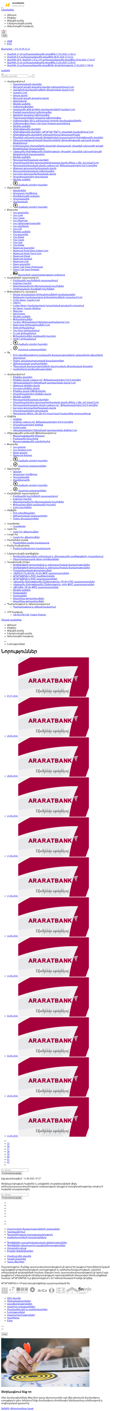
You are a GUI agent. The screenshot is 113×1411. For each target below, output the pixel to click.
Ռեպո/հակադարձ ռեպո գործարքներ (36, 559)
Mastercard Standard (22, 258)
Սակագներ (20, 593)
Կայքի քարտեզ (16, 1259)
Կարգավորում (16, 1232)
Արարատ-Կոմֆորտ (25, 193)
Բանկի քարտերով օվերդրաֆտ (32, 112)
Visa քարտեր (20, 234)
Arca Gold (18, 215)
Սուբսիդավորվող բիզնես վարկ (32, 394)
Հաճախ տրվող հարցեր (33, 185)
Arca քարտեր (21, 212)
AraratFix (20, 92)
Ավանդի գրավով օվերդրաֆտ (31, 115)
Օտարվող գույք (16, 1248)
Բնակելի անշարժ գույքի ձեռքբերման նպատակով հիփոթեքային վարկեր (58, 137)
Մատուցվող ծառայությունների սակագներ (33, 1229)
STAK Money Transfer (26, 300)
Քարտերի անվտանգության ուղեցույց (41, 275)
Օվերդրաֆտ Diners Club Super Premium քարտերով (41, 123)
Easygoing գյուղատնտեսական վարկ (34, 174)
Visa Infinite (18, 245)
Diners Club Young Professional (28, 267)
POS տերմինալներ (24, 513)
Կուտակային (21, 199)
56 (8, 1146)
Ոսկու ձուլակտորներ (26, 518)
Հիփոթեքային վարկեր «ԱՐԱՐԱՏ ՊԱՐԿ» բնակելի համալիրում (53, 132)
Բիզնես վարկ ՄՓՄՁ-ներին (29, 391)
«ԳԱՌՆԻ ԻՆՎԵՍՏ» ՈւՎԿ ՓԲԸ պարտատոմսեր (41, 573)
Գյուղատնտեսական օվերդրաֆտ (34, 171)
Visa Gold (17, 242)
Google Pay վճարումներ (26, 537)
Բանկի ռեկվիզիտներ (20, 1251)
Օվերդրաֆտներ (23, 106)
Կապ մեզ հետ (15, 1261)
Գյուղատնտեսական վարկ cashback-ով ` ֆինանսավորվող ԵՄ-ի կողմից (55, 405)
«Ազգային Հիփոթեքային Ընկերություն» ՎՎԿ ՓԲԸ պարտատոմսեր (53, 584)
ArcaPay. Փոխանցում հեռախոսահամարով (41, 322)
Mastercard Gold (21, 261)
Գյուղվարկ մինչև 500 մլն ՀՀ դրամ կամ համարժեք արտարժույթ (52, 413)
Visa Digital (18, 237)
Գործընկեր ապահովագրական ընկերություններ (37, 1242)
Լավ (4, 1334)
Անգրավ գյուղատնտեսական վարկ (34, 168)
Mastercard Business (22, 455)
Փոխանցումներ (22, 319)
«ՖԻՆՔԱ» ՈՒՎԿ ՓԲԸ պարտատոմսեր (36, 587)
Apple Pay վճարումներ (26, 531)
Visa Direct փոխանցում (26, 330)
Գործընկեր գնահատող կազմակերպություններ (36, 1245)
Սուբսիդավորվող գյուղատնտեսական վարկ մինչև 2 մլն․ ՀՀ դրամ (56, 162)
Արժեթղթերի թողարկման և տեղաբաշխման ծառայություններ (51, 565)
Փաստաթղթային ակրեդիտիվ (31, 441)
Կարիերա (13, 1318)
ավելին (5, 70)
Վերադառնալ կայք (21, 1408)
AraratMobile (19, 526)
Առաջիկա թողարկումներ (28, 598)
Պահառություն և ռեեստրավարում (34, 607)
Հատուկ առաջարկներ (32, 349)
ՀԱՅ (4, 36)
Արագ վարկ (20, 95)
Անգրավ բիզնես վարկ (26, 385)
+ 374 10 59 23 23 (21, 49)
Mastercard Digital (21, 256)
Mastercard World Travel (27, 253)
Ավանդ (17, 471)
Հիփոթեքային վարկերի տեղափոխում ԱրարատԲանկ (46, 134)
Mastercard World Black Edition (30, 250)
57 (8, 1149)
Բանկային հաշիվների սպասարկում (35, 280)
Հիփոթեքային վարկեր (27, 129)
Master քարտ (20, 452)
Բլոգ (10, 1320)
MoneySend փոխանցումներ (31, 325)
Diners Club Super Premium (26, 269)
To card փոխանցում (24, 333)
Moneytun (18, 311)
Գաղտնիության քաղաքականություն (30, 1234)
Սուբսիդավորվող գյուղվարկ (30, 176)
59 (8, 1154)
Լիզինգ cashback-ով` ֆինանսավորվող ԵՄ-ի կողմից (43, 422)
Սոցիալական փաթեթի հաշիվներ (33, 289)
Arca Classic (19, 218)
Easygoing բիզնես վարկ (26, 388)
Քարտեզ (6, 49)
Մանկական (20, 201)
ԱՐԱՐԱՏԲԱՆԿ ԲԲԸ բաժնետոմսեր (34, 576)
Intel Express (19, 313)
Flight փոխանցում (23, 327)
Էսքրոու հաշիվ (22, 283)
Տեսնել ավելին (21, 104)
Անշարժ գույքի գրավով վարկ (31, 98)
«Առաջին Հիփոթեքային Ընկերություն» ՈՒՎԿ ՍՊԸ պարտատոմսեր (54, 581)
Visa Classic (18, 239)
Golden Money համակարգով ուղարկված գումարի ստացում (48, 305)
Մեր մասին (14, 1298)
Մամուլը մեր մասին (19, 1256)
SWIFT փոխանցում (24, 339)
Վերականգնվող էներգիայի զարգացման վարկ (44, 382)
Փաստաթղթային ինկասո (29, 436)
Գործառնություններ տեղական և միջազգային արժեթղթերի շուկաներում (58, 556)
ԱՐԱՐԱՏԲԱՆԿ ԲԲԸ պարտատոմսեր (35, 579)
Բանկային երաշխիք (25, 438)
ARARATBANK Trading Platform (29, 614)
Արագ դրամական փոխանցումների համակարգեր (44, 294)
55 (8, 1143)
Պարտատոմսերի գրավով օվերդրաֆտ (37, 118)
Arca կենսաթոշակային (26, 223)
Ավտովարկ (20, 101)
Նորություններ (16, 1312)
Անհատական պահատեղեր (30, 363)
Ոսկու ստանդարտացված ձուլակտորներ (38, 360)
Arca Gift (17, 229)
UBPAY (17, 302)
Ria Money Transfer (27, 308)
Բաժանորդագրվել (11, 1173)
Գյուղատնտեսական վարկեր (31, 160)
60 (8, 1157)
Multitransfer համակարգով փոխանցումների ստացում (47, 297)
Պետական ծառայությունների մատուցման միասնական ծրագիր (53, 366)
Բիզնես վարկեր (22, 377)
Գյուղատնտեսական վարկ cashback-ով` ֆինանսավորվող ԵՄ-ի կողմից (55, 165)
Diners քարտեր (21, 264)
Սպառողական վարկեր (27, 84)
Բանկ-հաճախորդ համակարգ (31, 548)
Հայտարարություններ (21, 1315)
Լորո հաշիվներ (22, 507)
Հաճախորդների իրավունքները (26, 1237)
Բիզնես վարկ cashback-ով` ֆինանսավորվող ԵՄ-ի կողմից (47, 380)
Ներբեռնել (7, 10)
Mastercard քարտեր (23, 248)
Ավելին (5, 1408)
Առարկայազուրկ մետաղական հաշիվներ (38, 286)
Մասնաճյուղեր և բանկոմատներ (27, 1309)
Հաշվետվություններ (19, 1304)
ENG (9, 43)
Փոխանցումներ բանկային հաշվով (34, 336)
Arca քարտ (19, 447)
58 (8, 1151)
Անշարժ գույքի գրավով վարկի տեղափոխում (43, 87)
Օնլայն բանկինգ (11, 620)
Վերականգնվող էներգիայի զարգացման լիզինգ (45, 430)
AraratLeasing (19, 427)
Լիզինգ (17, 419)
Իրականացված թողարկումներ (32, 570)
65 (8, 1162)
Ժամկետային (21, 480)
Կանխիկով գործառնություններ (32, 369)
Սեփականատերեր (19, 1301)
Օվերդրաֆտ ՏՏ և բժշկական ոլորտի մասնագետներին (47, 120)
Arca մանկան (21, 226)
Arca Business (22, 450)
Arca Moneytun (20, 220)
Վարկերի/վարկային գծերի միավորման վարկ (43, 90)
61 (8, 1159)
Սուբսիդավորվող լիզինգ (28, 425)
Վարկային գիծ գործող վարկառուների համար (44, 109)
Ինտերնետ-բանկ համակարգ (31, 543)
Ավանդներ (19, 190)
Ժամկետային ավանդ (26, 196)
